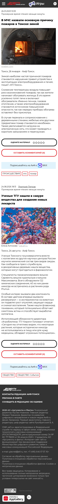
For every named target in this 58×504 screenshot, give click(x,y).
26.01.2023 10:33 (8, 11)
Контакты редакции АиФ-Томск (20, 394)
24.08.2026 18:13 (8, 186)
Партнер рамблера (25, 490)
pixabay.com (7, 66)
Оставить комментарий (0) (29, 153)
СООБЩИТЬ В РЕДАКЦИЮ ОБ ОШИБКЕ (22, 402)
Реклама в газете (12, 398)
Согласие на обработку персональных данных (25, 456)
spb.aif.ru (23, 246)
